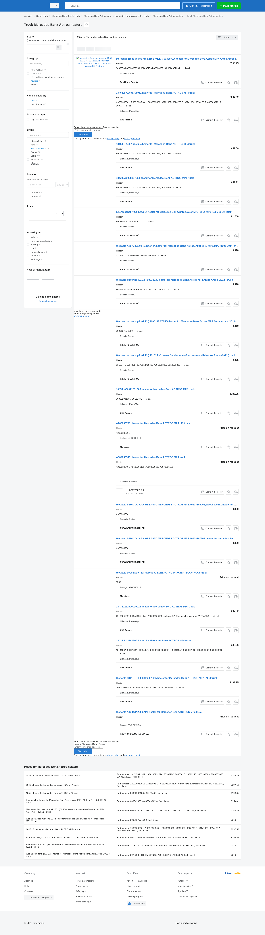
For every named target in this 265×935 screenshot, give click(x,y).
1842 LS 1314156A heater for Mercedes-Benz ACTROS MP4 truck (153, 640)
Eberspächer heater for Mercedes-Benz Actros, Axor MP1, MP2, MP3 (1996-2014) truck (66, 801)
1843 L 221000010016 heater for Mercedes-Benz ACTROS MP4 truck (155, 606)
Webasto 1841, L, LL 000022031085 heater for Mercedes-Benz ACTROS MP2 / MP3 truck (166, 678)
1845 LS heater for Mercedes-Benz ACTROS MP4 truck (53, 829)
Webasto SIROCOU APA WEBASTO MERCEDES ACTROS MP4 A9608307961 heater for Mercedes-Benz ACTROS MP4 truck (187, 538)
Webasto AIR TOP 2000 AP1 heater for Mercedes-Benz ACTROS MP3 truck (159, 712)
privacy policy (112, 138)
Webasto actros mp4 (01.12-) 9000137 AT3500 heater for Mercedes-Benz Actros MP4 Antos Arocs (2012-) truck (179, 321)
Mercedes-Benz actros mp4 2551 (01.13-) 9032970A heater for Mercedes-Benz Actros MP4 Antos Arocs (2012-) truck (183, 58)
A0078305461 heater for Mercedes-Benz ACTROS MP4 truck (151, 457)
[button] (228, 82)
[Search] (68, 6)
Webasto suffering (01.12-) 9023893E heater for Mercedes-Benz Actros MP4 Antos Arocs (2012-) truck (174, 280)
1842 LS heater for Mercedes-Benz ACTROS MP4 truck (53, 775)
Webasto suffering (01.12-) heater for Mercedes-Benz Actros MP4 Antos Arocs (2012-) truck (68, 854)
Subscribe (83, 134)
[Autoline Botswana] (35, 6)
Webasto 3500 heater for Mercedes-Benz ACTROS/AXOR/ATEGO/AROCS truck (161, 572)
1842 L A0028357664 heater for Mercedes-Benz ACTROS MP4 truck (155, 178)
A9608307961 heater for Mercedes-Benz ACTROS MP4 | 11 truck (153, 423)
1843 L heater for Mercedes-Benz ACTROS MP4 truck (52, 785)
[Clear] (68, 44)
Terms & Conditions (84, 881)
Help (26, 886)
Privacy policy (82, 886)
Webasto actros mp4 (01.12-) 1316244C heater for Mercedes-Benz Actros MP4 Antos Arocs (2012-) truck (176, 355)
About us (28, 881)
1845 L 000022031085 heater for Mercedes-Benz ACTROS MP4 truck (155, 389)
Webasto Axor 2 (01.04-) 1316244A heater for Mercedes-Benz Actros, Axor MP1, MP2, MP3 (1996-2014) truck (178, 246)
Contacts (28, 891)
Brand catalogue (83, 901)
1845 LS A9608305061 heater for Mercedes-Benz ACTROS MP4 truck (155, 92)
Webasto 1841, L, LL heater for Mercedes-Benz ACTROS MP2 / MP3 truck (62, 837)
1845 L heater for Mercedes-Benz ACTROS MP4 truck (52, 793)
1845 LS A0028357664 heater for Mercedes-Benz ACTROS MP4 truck (155, 144)
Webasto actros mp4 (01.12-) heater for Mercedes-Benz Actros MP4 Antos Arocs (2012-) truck (65, 819)
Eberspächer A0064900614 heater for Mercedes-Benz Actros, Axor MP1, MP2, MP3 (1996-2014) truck (174, 212)
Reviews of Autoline (84, 896)
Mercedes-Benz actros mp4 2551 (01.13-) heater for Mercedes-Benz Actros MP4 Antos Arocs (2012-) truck (65, 810)
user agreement (132, 138)
